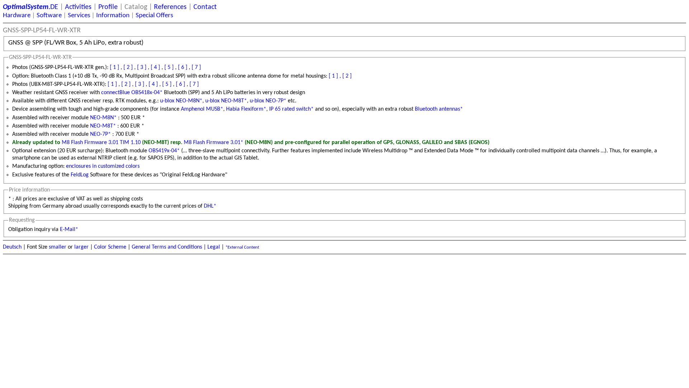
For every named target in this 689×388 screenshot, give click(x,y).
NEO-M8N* (103, 118)
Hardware (17, 15)
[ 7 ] (196, 67)
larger (81, 247)
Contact (205, 7)
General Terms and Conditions (167, 247)
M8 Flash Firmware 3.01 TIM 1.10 (101, 143)
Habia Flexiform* (246, 109)
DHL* (210, 206)
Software (49, 15)
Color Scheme (110, 247)
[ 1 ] (114, 67)
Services (79, 15)
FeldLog (80, 175)
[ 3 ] (141, 67)
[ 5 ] (169, 67)
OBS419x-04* (164, 151)
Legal (213, 247)
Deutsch (12, 247)
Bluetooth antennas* (439, 109)
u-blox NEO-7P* (268, 101)
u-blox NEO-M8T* (226, 101)
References (170, 7)
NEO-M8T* (103, 126)
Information (113, 15)
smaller (57, 247)
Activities (78, 7)
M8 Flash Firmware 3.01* (213, 143)
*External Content (242, 247)
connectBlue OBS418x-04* (132, 93)
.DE (30, 7)
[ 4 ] (155, 67)
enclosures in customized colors (103, 166)
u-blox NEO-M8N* (181, 101)
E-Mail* (69, 229)
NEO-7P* (100, 134)
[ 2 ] (128, 67)
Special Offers (154, 15)
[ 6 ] (182, 67)
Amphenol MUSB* (202, 109)
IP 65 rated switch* (291, 109)
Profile (108, 7)
